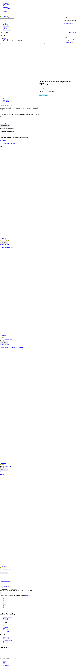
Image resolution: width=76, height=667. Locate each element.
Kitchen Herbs (3, 471)
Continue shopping (68, 23)
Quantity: (41, 91)
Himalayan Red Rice (6, 247)
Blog (4, 5)
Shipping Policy (6, 642)
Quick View (3, 238)
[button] (64, 17)
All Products (3, 140)
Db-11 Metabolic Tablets (7, 143)
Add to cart (51, 91)
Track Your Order (5, 581)
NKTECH (27, 595)
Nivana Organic (8, 339)
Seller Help (5, 619)
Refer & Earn (6, 4)
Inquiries (5, 102)
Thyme (2, 474)
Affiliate (5, 641)
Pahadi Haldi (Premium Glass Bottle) (11, 347)
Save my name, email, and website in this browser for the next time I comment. (20, 114)
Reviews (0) (6, 98)
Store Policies (6, 101)
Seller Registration (7, 617)
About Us (5, 3)
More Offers (6, 100)
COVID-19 (5, 39)
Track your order (7, 8)
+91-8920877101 (5, 586)
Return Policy (6, 637)
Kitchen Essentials (4, 244)
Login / (70, 32)
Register (5, 11)
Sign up (74, 32)
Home (4, 1)
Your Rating (3, 123)
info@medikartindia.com (7, 587)
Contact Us (5, 7)
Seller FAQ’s (6, 618)
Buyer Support (6, 631)
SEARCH (3, 35)
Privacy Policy (6, 638)
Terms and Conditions (8, 640)
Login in (5, 9)
